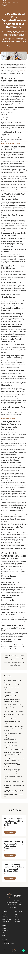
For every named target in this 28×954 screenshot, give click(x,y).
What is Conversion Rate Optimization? (10, 696)
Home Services (18, 923)
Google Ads (4, 916)
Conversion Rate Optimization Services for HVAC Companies (12, 770)
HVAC (16, 914)
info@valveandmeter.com (8, 943)
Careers (4, 933)
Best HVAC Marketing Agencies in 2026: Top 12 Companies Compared (13, 844)
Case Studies (5, 930)
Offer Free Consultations (10, 742)
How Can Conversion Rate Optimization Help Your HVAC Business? (12, 764)
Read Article (9, 832)
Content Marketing (6, 921)
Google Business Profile (7, 917)
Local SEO (4, 914)
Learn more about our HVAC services (10, 143)
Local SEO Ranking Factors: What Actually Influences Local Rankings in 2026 (14, 867)
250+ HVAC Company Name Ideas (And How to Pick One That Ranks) (13, 821)
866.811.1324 (4, 942)
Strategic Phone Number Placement (13, 726)
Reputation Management (7, 923)
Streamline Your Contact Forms (12, 704)
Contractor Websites (6, 919)
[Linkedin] (15, 908)
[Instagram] (12, 908)
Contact (4, 935)
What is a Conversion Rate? (11, 685)
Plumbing (17, 917)
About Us (4, 928)
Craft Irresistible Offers (10, 719)
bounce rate (18, 546)
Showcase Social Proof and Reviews (13, 711)
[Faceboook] (10, 907)
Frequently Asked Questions (11, 774)
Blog (3, 932)
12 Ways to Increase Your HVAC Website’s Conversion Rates (12, 700)
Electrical (17, 919)
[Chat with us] (23, 950)
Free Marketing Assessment (8, 418)
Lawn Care (17, 921)
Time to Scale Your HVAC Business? (13, 750)
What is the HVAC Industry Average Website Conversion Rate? (13, 791)
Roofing (16, 916)
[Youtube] (17, 908)
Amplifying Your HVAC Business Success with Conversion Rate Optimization (12, 754)
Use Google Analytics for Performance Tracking (10, 738)
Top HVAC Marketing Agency (11, 692)
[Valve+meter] (14, 950)
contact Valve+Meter (21, 568)
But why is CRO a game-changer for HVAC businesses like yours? (14, 759)
